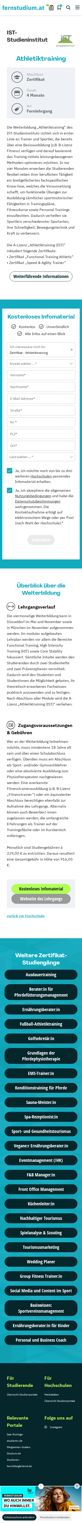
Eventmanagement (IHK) (41, 1160)
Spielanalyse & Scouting (41, 1233)
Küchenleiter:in (41, 1204)
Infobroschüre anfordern (19, 1517)
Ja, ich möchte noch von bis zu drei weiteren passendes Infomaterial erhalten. (43, 476)
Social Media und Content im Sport (41, 1291)
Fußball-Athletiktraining (41, 1024)
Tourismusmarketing (41, 1247)
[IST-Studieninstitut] (65, 41)
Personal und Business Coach (41, 1340)
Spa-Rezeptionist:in (41, 1117)
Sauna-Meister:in (41, 1102)
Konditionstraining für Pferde (41, 1088)
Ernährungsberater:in (41, 1009)
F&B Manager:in (41, 1175)
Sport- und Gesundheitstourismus (41, 1131)
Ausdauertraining (41, 974)
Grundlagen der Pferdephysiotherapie (41, 1056)
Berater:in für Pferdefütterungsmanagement (41, 992)
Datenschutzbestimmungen (37, 501)
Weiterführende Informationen (41, 276)
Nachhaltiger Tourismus (41, 1218)
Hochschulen (41, 476)
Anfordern (41, 540)
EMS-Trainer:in (41, 1073)
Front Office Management (41, 1189)
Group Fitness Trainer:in (41, 1276)
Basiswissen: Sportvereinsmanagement (41, 1308)
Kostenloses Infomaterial (41, 889)
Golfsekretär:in (41, 1038)
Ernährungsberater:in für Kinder (41, 1325)
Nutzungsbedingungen (33, 496)
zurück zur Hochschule (26, 916)
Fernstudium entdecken (55, 1517)
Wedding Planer (41, 1262)
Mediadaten (51, 1394)
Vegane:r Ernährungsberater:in (41, 1146)
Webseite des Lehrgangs (41, 899)
